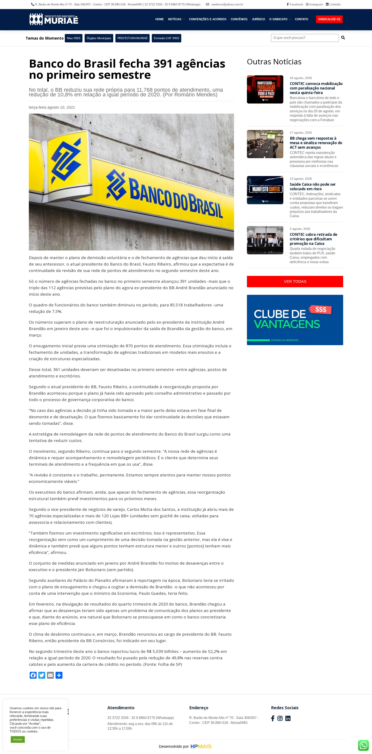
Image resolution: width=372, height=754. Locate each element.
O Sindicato (278, 19)
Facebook (296, 4)
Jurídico (258, 19)
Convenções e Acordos (207, 19)
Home (159, 19)
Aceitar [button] (17, 739)
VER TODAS (295, 281)
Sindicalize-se (329, 19)
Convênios (239, 19)
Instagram (316, 4)
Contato (301, 19)
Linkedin (335, 4)
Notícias (175, 19)
